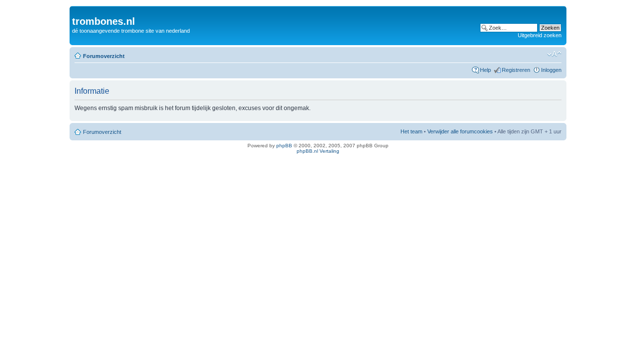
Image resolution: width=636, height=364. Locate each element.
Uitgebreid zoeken (539, 35)
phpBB (284, 145)
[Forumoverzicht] (77, 10)
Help (485, 70)
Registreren (516, 70)
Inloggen (551, 70)
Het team (411, 131)
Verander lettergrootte (554, 54)
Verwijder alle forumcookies (460, 131)
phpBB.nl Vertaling (318, 151)
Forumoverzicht (104, 56)
